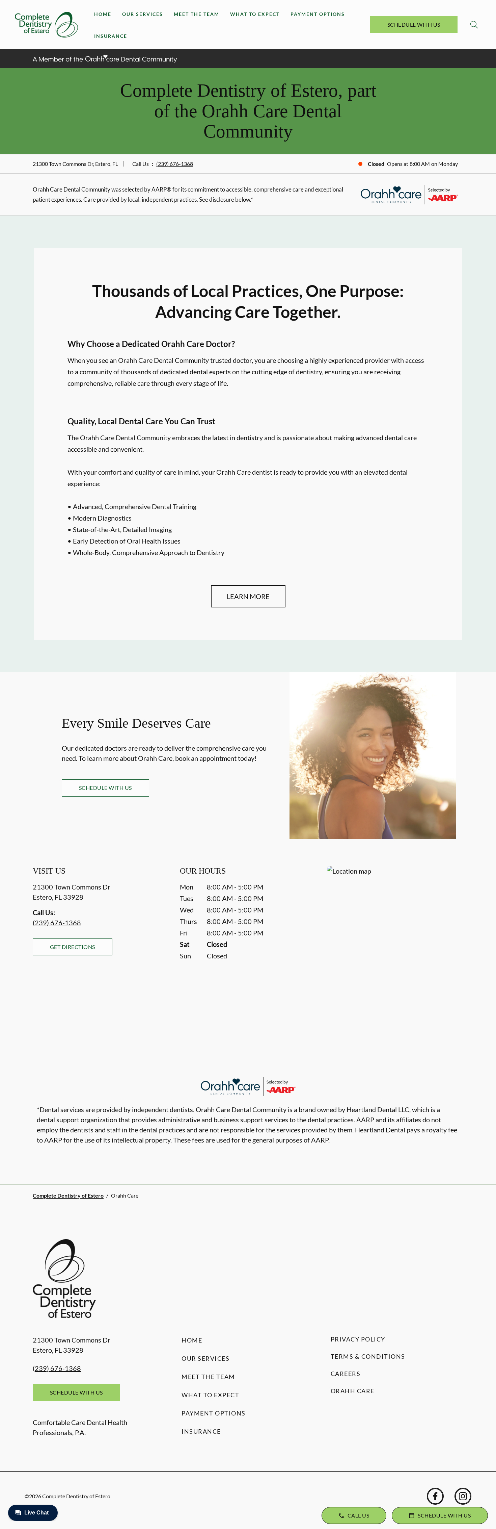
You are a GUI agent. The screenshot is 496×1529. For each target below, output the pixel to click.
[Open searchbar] (474, 24)
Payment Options (318, 14)
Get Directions (72, 947)
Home (102, 14)
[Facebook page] (435, 1496)
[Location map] (395, 938)
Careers (346, 1373)
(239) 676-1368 (174, 163)
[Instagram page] (462, 1496)
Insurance (110, 36)
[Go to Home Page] (46, 24)
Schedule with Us (413, 24)
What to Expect (255, 14)
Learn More (248, 596)
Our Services (142, 14)
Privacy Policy (358, 1339)
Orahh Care (353, 1391)
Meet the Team (196, 14)
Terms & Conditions (368, 1356)
